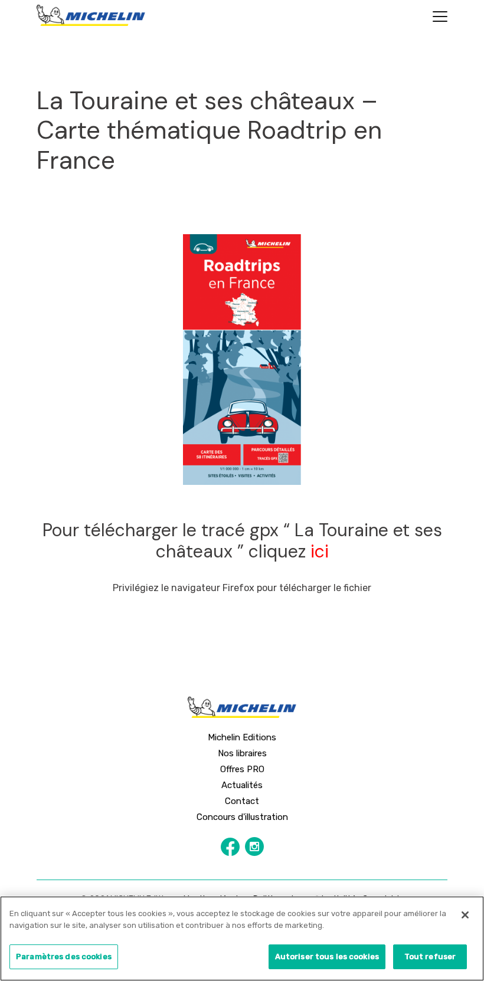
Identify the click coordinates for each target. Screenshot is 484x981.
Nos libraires (242, 753)
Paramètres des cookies (64, 956)
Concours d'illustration (242, 817)
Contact (242, 801)
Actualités (242, 785)
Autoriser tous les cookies (327, 956)
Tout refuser (430, 956)
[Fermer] (465, 915)
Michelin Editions (242, 737)
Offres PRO (242, 769)
